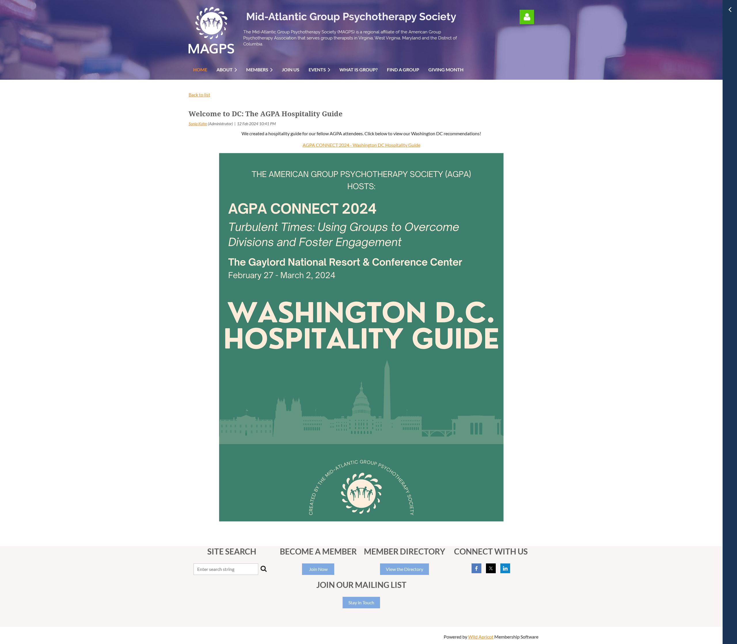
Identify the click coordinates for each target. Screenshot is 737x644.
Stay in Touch (361, 602)
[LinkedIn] (505, 568)
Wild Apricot (480, 636)
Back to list (199, 94)
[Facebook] (476, 568)
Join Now (318, 569)
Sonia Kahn (198, 123)
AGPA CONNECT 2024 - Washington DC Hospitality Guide (361, 145)
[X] (491, 568)
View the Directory (404, 569)
